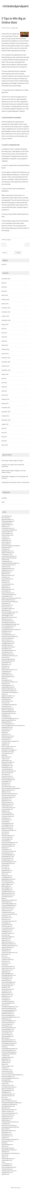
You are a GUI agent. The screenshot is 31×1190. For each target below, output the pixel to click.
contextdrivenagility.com (8, 846)
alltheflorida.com (6, 1120)
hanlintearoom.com (7, 1134)
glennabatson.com (7, 800)
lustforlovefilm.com (7, 820)
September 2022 (6, 420)
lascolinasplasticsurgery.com (9, 1043)
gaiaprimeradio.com (7, 870)
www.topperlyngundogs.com (9, 1010)
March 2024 (5, 345)
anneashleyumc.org (7, 1026)
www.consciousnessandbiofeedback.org (12, 1075)
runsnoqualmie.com (7, 1033)
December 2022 (6, 407)
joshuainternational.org (8, 1001)
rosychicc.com (5, 758)
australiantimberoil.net (8, 621)
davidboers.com (6, 987)
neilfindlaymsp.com (7, 931)
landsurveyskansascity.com (9, 1027)
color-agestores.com (7, 753)
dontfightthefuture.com (8, 643)
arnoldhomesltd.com (7, 645)
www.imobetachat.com (8, 989)
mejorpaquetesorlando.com (9, 690)
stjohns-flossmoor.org (7, 909)
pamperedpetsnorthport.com (9, 682)
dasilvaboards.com (7, 799)
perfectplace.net (6, 739)
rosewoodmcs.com (7, 1069)
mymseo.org (5, 1155)
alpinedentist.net (6, 587)
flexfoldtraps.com (6, 1019)
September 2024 (6, 320)
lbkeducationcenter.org (8, 736)
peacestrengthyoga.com (8, 1015)
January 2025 (5, 303)
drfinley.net (4, 1143)
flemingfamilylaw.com (7, 1144)
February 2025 (5, 299)
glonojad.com (5, 834)
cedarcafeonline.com (7, 531)
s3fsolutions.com (6, 633)
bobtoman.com (6, 582)
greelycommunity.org (7, 828)
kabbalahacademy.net (7, 697)
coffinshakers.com (6, 849)
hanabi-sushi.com (6, 1061)
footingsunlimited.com (8, 1031)
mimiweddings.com (7, 1165)
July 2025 (4, 283)
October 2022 (5, 416)
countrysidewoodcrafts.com (9, 556)
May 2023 (4, 387)
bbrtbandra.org (6, 573)
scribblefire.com (6, 743)
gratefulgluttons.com (7, 765)
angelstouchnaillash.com (8, 696)
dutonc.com (5, 874)
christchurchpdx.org (7, 813)
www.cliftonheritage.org (8, 1045)
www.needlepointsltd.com (8, 1040)
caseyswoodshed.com (7, 947)
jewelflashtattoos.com (8, 570)
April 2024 (4, 341)
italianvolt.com (6, 668)
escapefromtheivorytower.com (10, 636)
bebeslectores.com (7, 619)
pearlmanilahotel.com (7, 579)
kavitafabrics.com (6, 916)
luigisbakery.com (6, 1059)
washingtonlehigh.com (8, 1057)
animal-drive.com (6, 963)
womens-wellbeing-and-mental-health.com (13, 725)
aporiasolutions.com (7, 970)
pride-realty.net (6, 1129)
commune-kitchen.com (8, 816)
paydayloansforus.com (8, 551)
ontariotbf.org (5, 559)
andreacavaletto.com (7, 748)
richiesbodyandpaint (15, 6)
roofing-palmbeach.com (8, 641)
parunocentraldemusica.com (9, 1101)
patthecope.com (6, 954)
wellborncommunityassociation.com (11, 598)
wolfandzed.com (6, 1062)
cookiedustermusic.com (8, 912)
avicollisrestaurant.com (8, 933)
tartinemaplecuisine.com (8, 863)
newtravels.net (6, 549)
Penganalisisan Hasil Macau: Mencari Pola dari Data (15, 482)
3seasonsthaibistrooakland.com (10, 741)
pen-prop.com (5, 1005)
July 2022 (4, 428)
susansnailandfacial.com (8, 1003)
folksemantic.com (6, 664)
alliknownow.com (6, 792)
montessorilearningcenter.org (9, 1113)
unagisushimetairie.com (8, 568)
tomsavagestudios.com (8, 724)
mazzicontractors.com (8, 1085)
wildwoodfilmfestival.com (8, 600)
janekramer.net (6, 865)
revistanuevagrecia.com (8, 835)
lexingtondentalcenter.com (9, 713)
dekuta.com (5, 1064)
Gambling (8, 239)
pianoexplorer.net (6, 1080)
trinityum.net (5, 1083)
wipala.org (4, 755)
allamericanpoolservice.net (9, 720)
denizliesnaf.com (6, 951)
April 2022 (4, 441)
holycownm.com (6, 919)
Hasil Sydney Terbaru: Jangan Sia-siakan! (12, 460)
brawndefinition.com (7, 806)
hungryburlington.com (7, 860)
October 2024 (5, 316)
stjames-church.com (7, 837)
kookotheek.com (6, 591)
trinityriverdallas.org (7, 738)
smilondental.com (6, 699)
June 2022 (4, 432)
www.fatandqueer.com (8, 1024)
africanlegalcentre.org (7, 825)
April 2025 (4, 291)
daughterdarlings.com (7, 524)
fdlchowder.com (6, 1038)
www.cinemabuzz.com (7, 1066)
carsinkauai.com (6, 1123)
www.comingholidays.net (8, 779)
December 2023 (6, 357)
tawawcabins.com (6, 662)
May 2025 (4, 287)
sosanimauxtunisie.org (8, 584)
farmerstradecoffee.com (8, 984)
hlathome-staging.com (8, 710)
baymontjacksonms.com (8, 895)
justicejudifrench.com (7, 853)
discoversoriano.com (7, 776)
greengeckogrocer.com (8, 708)
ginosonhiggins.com (7, 888)
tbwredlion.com (6, 1108)
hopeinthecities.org (7, 764)
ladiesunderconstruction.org (9, 617)
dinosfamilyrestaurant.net (8, 622)
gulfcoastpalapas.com (7, 973)
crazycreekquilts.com (7, 809)
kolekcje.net (5, 732)
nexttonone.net (6, 998)
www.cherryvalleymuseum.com (10, 612)
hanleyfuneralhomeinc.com (9, 689)
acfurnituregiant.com (7, 533)
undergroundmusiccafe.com (9, 1171)
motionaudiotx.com (7, 1160)
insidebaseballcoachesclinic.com (10, 1122)
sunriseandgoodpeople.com (9, 903)
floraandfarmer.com (7, 631)
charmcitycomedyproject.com (10, 842)
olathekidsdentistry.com (8, 687)
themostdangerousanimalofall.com (11, 788)
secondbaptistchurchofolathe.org (11, 1153)
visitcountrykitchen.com (8, 882)
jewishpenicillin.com (7, 722)
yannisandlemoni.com (7, 675)
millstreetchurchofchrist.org (9, 1125)
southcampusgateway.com (9, 594)
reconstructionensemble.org (9, 914)
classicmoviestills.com (7, 772)
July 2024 (4, 328)
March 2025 (5, 295)
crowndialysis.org (6, 717)
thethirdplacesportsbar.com (9, 1087)
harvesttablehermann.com (9, 626)
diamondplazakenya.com (8, 1106)
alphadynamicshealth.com (9, 1130)
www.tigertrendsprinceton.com (10, 1006)
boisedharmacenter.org (8, 751)
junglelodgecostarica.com (8, 879)
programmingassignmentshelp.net (11, 545)
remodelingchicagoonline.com (10, 1048)
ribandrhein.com (6, 731)
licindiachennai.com (7, 523)
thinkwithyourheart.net (8, 654)
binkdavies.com (6, 811)
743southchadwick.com (8, 638)
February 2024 (5, 349)
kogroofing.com (6, 586)
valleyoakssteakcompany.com (10, 945)
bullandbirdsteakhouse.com (9, 1041)
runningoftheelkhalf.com (8, 1012)
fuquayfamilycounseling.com (9, 1150)
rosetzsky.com (5, 832)
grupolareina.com (6, 610)
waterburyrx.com (6, 938)
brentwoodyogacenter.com (9, 1050)
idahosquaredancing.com (8, 661)
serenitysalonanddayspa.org (9, 530)
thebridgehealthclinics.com (9, 975)
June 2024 (4, 333)
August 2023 (5, 374)
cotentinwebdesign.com (8, 614)
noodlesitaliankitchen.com (9, 565)
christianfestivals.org (7, 881)
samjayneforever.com (7, 1116)
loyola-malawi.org (6, 757)
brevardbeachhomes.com (8, 634)
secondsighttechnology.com (9, 704)
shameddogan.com (7, 978)
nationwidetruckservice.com (9, 921)
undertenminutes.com (7, 535)
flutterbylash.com (6, 1132)
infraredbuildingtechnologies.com (10, 624)
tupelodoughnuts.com (7, 685)
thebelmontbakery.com (8, 552)
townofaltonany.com (7, 896)
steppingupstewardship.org (9, 1054)
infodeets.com (5, 526)
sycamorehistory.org (7, 1071)
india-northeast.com (7, 640)
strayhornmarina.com (7, 802)
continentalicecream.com (8, 807)
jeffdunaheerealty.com (8, 1013)
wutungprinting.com (7, 889)
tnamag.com (5, 965)
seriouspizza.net (6, 958)
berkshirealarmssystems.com (9, 669)
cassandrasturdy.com (7, 769)
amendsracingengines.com (9, 1020)
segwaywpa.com (6, 971)
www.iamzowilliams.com (8, 1076)
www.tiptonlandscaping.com (9, 1052)
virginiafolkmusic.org (7, 727)
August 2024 (5, 324)
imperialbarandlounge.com (9, 650)
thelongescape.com (7, 875)
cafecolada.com (6, 774)
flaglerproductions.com (8, 804)
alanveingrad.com (6, 886)
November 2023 (6, 362)
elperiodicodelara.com (7, 519)
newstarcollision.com (7, 701)
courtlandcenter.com (7, 930)
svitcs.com (4, 956)
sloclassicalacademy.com (8, 797)
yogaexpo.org (5, 744)
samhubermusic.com (7, 1172)
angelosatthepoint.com (8, 942)
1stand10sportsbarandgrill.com (10, 692)
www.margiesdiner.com (8, 1036)
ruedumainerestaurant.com (9, 830)
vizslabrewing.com (6, 671)
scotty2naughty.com (7, 839)
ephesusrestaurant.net (8, 1088)
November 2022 (6, 411)
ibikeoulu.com (5, 848)
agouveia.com (5, 1151)
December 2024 (6, 308)
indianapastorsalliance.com (9, 944)
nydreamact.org (6, 566)
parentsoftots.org (6, 980)
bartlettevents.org (6, 607)
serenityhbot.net (6, 999)
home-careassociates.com (9, 746)
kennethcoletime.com (7, 858)
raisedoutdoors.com (7, 652)
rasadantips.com (6, 538)
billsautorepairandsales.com (9, 1109)
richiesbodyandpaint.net (8, 521)
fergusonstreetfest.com (8, 1115)
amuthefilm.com (6, 818)
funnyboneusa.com (7, 910)
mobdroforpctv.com (7, 767)
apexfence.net (5, 1174)
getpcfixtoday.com (7, 572)
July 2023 (4, 378)
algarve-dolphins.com (7, 884)
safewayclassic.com (7, 554)
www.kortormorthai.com (8, 1022)
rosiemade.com (6, 683)
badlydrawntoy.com (7, 992)
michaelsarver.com (6, 706)
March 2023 (5, 395)
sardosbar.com (5, 666)
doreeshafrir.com (6, 841)
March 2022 (5, 445)
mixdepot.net (5, 1068)
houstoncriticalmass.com (8, 786)
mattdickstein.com (7, 991)
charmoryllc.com (6, 783)
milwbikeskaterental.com (8, 893)
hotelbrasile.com (6, 603)
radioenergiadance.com (8, 589)
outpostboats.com (7, 760)
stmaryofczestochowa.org (9, 851)
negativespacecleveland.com (9, 900)
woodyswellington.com (8, 1090)
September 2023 (6, 370)
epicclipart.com (6, 577)
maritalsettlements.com (8, 891)
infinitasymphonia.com (8, 823)
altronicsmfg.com (6, 542)
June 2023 (4, 382)
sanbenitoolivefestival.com (9, 771)
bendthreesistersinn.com (8, 907)
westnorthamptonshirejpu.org (10, 601)
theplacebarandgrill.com (8, 937)
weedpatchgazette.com (8, 676)
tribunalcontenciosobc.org (9, 795)
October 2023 (5, 366)
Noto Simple (17, 1187)
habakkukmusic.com (7, 996)
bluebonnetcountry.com (8, 575)
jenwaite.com (5, 1137)
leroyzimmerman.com (7, 1141)
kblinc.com (4, 678)
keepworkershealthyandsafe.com (10, 563)
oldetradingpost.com (7, 615)
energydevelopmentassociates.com (11, 629)
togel (3, 502)
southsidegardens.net (7, 1081)
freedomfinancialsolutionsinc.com (11, 1017)
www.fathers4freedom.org (9, 1008)
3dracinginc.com (6, 785)
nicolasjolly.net (5, 821)
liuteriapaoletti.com (7, 902)
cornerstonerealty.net (7, 1073)
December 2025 (6, 278)
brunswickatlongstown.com (9, 861)
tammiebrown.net (6, 872)
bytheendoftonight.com (8, 762)
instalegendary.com (7, 561)
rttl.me (3, 1162)
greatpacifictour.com (7, 924)
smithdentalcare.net (7, 1169)
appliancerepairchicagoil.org (9, 558)
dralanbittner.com (6, 673)
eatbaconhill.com (6, 544)
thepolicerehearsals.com (8, 790)
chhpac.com (5, 1157)
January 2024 (5, 353)
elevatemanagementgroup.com (10, 1139)
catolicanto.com (6, 734)
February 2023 (5, 399)
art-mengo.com (6, 868)
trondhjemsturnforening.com (9, 1104)
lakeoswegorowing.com (8, 1148)
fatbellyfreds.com (6, 1092)
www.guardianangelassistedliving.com (12, 1102)
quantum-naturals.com (8, 1111)
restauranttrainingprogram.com (10, 718)
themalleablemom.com (8, 856)
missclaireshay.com (7, 516)
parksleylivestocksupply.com (9, 750)
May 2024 (4, 337)
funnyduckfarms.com (7, 1136)
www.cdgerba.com (6, 1099)
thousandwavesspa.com (8, 928)
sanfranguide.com (6, 781)
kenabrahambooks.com (8, 814)
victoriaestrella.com (7, 926)
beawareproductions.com (8, 844)
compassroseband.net (8, 959)
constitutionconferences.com (9, 952)
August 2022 (5, 424)
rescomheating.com (7, 1164)
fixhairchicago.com (7, 949)
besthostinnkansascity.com (9, 1167)
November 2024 (6, 312)
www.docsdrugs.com (7, 1034)
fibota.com (4, 1097)
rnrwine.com (5, 1146)
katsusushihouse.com (7, 827)
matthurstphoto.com (7, 1118)
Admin (16, 28)
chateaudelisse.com (7, 596)
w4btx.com (5, 694)
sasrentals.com (6, 703)
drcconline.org (5, 935)
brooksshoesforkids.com (8, 966)
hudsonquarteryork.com (8, 1095)
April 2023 (4, 391)
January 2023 (5, 403)
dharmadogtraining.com (8, 1158)
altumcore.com (6, 961)
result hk (4, 264)
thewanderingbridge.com (8, 854)
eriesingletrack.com (7, 680)
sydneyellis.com (6, 715)
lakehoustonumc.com (7, 994)
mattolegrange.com (7, 877)
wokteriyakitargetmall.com (9, 711)
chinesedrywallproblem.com (9, 905)
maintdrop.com (6, 580)
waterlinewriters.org (7, 977)
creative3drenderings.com (8, 982)
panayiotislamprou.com (8, 593)
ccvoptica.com (5, 1055)
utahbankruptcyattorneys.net (9, 655)
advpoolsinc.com (6, 940)
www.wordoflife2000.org (8, 659)
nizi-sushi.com (5, 867)
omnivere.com (5, 537)
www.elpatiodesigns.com (8, 1094)
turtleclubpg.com (6, 923)
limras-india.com (6, 518)
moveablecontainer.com (8, 608)
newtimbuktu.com (6, 540)
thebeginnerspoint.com (8, 778)
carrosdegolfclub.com (7, 628)
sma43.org (4, 1047)
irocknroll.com (5, 657)
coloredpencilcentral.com (8, 647)
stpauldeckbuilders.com (8, 1029)
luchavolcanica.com (7, 917)
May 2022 (4, 436)
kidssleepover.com (6, 547)
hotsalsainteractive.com (8, 528)
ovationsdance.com (7, 729)
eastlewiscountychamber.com (10, 793)
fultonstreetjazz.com (7, 605)
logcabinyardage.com (7, 985)
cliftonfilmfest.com (7, 648)
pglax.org (4, 898)
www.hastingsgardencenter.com (10, 1078)
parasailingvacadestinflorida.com (10, 1127)
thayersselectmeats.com (8, 968)
